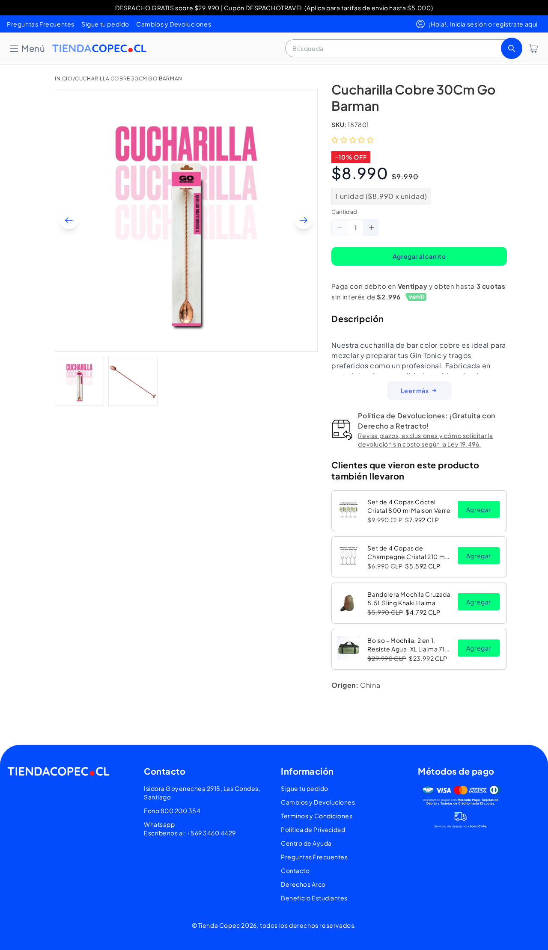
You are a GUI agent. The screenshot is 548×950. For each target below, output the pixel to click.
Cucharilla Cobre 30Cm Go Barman (128, 78)
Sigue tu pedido (105, 24)
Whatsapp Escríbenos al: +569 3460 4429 (190, 828)
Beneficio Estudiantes (314, 898)
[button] (27, 48)
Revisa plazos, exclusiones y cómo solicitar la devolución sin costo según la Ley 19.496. (425, 440)
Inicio (64, 78)
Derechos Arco (303, 884)
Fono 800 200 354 (172, 810)
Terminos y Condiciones (316, 816)
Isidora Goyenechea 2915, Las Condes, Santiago (202, 792)
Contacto (295, 870)
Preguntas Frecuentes (40, 24)
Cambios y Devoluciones (173, 24)
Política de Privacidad (313, 829)
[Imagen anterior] (69, 220)
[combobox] (403, 48)
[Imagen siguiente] (304, 220)
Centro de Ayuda (306, 843)
